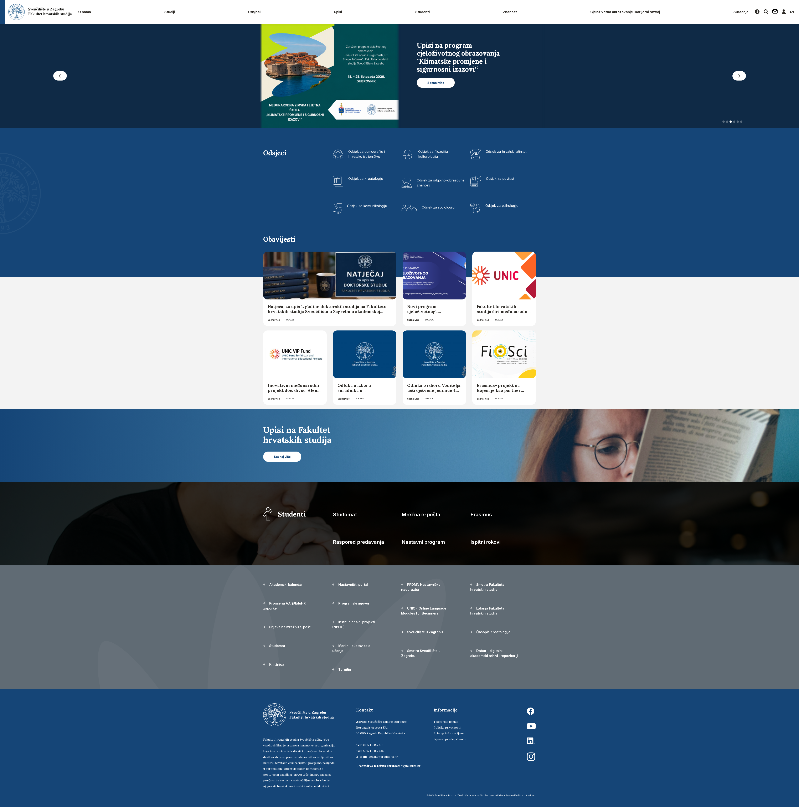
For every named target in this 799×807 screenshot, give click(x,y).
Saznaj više (274, 320)
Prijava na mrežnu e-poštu (290, 627)
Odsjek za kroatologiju (365, 178)
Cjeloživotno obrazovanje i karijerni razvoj (625, 12)
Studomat (345, 515)
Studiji (169, 12)
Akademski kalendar (285, 584)
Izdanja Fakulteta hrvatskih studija (487, 610)
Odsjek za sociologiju (438, 207)
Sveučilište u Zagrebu (424, 632)
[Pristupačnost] (757, 11)
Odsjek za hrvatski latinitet (506, 151)
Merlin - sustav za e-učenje (352, 648)
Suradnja (740, 12)
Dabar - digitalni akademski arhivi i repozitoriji (494, 653)
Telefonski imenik (446, 722)
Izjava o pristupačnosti (449, 739)
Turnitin (344, 669)
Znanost (510, 12)
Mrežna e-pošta (421, 515)
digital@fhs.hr (411, 766)
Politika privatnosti (447, 727)
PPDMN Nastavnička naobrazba (420, 587)
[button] (60, 76)
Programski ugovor (353, 603)
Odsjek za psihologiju (501, 206)
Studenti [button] (422, 12)
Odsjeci (254, 12)
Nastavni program (423, 542)
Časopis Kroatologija (492, 632)
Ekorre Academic (527, 795)
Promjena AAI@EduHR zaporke (284, 605)
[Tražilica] (766, 11)
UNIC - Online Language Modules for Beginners (423, 610)
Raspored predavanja (358, 542)
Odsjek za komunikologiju (367, 206)
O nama (84, 12)
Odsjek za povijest (500, 178)
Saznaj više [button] (435, 98)
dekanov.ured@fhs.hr (383, 757)
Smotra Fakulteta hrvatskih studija (487, 587)
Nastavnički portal (352, 584)
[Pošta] (775, 11)
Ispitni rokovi (485, 542)
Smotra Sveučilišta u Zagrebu (420, 653)
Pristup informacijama (449, 733)
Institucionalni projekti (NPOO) (353, 624)
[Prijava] (784, 11)
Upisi (338, 12)
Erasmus (481, 515)
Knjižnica (276, 664)
